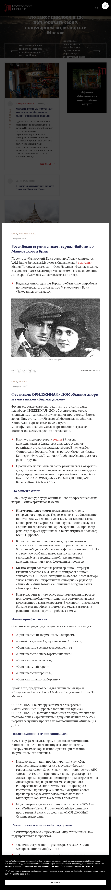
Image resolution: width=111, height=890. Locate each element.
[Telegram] (30, 371)
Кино (14, 234)
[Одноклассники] (19, 371)
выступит (85, 262)
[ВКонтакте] (13, 371)
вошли (57, 439)
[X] (24, 371)
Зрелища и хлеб (27, 234)
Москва (23, 382)
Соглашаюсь (55, 882)
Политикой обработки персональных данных (85, 871)
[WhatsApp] (35, 371)
